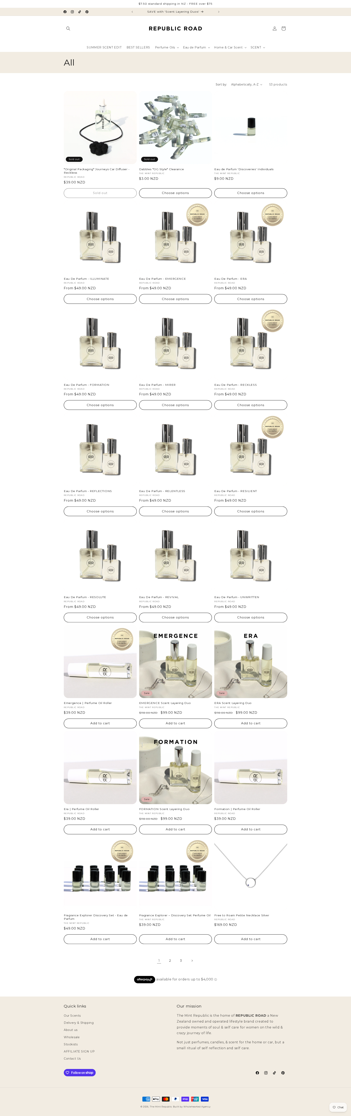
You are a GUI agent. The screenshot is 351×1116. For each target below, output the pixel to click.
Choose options (175, 193)
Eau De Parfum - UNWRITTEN (236, 597)
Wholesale (72, 1037)
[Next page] (191, 960)
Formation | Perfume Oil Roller (237, 809)
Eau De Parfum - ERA (230, 278)
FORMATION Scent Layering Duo (164, 809)
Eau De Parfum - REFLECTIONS (88, 490)
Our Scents (72, 1015)
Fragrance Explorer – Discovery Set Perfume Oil (175, 915)
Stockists (71, 1044)
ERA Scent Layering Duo (233, 703)
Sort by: (221, 84)
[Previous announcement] (132, 12)
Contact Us (72, 1058)
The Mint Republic (161, 1106)
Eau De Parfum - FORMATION (86, 384)
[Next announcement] (218, 12)
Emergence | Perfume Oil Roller (88, 703)
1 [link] (159, 961)
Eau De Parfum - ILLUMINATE (86, 278)
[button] (68, 28)
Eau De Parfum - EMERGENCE (162, 278)
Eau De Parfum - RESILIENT (235, 490)
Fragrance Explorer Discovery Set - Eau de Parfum (96, 917)
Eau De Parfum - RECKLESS (235, 384)
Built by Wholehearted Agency (192, 1106)
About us (71, 1030)
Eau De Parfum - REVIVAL (159, 597)
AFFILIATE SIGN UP (79, 1051)
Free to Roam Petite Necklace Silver (241, 915)
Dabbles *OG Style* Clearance (161, 169)
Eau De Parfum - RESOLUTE (85, 597)
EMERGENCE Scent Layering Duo (165, 703)
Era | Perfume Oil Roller (81, 809)
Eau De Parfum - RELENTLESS (162, 490)
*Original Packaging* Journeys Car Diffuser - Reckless (97, 170)
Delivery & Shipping (79, 1023)
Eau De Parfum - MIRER (157, 384)
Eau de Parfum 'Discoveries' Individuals (244, 169)
